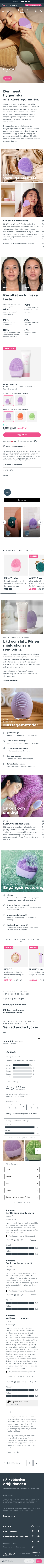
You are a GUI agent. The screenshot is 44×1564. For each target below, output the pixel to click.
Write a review (9, 1043)
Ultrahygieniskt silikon (14, 1004)
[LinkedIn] (33, 1542)
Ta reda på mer (10, 680)
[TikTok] (33, 1547)
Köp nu (7, 78)
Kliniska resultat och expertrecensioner (13, 1011)
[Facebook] (38, 1531)
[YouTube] (38, 1536)
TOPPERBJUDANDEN (33, 5)
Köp (38, 1561)
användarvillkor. (27, 1510)
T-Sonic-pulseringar (13, 999)
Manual (5, 475)
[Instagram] (33, 1531)
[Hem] (22, 11)
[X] (33, 1536)
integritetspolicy (14, 1510)
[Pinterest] (38, 1542)
